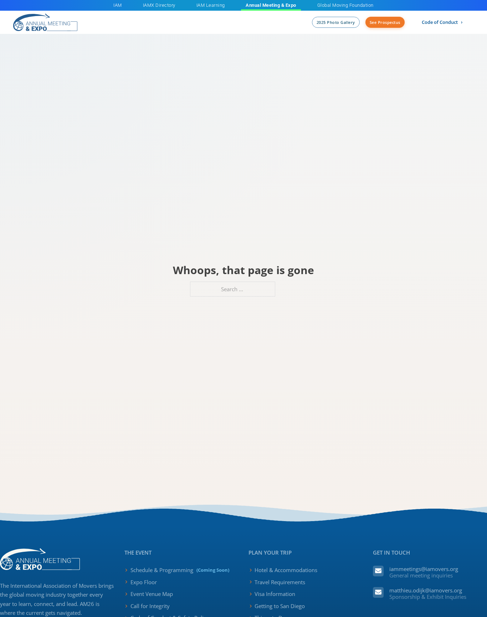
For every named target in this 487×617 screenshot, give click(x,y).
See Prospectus (385, 22)
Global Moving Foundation (345, 5)
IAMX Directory (159, 5)
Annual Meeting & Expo (271, 5)
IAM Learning (210, 5)
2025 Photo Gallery (336, 22)
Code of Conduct (440, 22)
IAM (117, 5)
